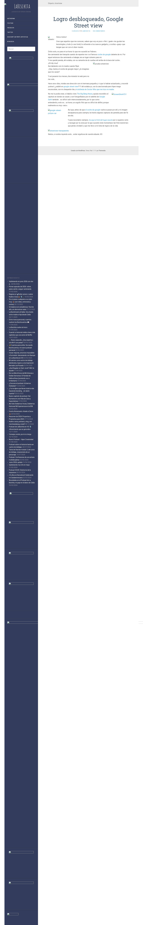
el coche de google (93, 110)
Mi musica (10, 41)
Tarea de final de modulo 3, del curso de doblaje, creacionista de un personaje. (22, 452)
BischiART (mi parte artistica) (17, 37)
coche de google (104, 54)
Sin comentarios (99, 31)
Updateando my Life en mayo (19, 465)
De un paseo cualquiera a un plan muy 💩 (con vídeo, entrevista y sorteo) (20, 301)
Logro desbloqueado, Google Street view (88, 22)
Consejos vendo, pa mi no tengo (20, 434)
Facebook (10, 28)
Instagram (11, 18)
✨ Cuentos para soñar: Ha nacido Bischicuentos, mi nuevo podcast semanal (21, 347)
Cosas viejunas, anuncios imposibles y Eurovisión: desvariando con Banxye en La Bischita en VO (22, 355)
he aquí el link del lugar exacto (101, 120)
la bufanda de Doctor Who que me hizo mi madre (95, 89)
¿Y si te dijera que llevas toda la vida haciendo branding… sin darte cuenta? (21, 391)
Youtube (10, 23)
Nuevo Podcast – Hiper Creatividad (21, 439)
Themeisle (102, 150)
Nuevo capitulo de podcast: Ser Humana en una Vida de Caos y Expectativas (20, 398)
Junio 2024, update (15, 462)
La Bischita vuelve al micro (18, 327)
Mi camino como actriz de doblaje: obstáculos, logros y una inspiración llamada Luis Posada (21, 362)
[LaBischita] (21, 6)
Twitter (10, 32)
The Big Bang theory (85, 94)
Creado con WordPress (78, 150)
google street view (71, 86)
